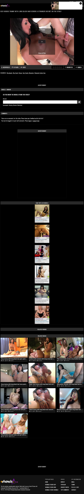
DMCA (72, 482)
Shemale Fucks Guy (39, 73)
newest (63, 482)
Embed (80, 67)
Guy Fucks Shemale (28, 73)
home (46, 482)
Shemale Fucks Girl (50, 487)
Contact (73, 490)
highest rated (65, 487)
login (30, 121)
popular (63, 484)
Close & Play (42, 53)
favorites (70, 67)
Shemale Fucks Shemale (51, 490)
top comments (65, 490)
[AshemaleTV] (5, 6)
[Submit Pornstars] (79, 102)
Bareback (9, 73)
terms (73, 484)
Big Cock (15, 73)
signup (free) (36, 121)
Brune (20, 73)
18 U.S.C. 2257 (75, 487)
